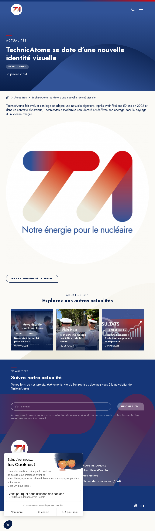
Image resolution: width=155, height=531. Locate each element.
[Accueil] (7, 97)
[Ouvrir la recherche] (133, 9)
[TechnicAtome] (16, 9)
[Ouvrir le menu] (141, 9)
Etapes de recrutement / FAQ (102, 481)
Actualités (20, 97)
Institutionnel (17, 66)
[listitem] (136, 505)
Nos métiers (90, 476)
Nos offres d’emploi (95, 470)
